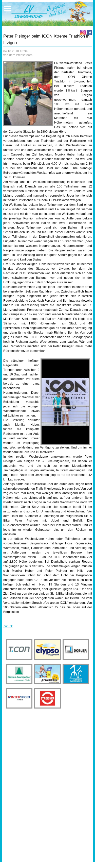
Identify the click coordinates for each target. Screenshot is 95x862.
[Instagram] (83, 32)
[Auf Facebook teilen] (89, 32)
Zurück (8, 626)
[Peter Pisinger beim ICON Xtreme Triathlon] (28, 93)
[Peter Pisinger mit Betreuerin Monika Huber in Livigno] (65, 401)
